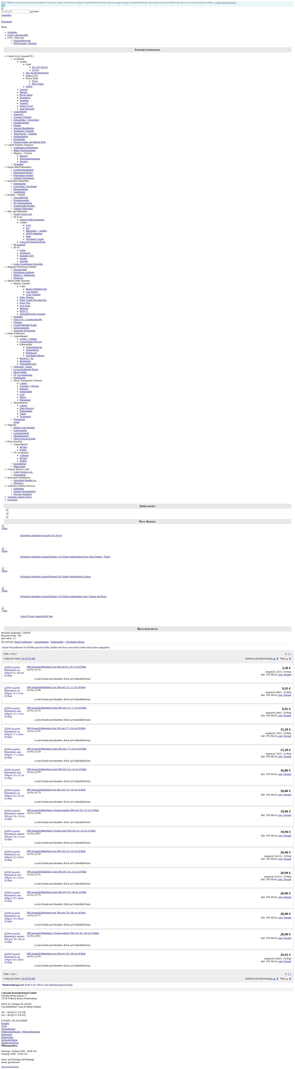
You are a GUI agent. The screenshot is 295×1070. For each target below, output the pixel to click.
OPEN (29, 86)
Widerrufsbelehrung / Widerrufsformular (20, 1031)
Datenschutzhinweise (10, 1067)
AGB (4, 1026)
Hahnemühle (26, 391)
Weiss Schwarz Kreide (24, 438)
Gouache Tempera (22, 117)
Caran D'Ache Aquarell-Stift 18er (36, 616)
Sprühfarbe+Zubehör (24, 131)
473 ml (35, 70)
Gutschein (12, 499)
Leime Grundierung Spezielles (28, 264)
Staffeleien (19, 488)
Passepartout (20, 474)
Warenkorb (6, 21)
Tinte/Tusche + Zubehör (25, 133)
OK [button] (3, 5)
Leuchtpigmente (21, 433)
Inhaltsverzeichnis (10, 1043)
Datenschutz (7, 1037)
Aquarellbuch (32, 350)
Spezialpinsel (20, 463)
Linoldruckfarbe (21, 122)
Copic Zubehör (33, 294)
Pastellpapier (20, 377)
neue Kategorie (27, 109)
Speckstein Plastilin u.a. (25, 480)
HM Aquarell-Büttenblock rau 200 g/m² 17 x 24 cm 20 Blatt (56, 728)
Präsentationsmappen (30, 158)
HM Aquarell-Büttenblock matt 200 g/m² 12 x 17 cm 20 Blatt (56, 708)
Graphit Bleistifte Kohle (25, 325)
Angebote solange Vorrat (19, 497)
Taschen (24, 161)
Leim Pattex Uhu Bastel (25, 186)
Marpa (23, 397)
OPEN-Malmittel (34, 233)
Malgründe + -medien (36, 230)
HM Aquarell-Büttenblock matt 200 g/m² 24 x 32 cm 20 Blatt (56, 871)
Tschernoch (25, 416)
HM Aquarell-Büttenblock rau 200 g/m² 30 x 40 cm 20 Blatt (56, 953)
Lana (22, 394)
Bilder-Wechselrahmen (25, 150)
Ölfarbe (17, 125)
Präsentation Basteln (23, 175)
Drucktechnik (20, 269)
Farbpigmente (20, 430)
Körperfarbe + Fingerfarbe (26, 120)
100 (33, 658)
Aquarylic (18, 114)
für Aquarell (19, 244)
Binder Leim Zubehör (24, 427)
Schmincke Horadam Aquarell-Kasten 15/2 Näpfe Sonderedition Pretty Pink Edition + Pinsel (65, 556)
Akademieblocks (34, 347)
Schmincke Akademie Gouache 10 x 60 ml (41, 535)
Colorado (24, 455)
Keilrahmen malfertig (24, 272)
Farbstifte (18, 316)
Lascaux (24, 89)
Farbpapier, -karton (23, 366)
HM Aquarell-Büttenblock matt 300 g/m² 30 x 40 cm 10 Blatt (56, 892)
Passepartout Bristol (23, 172)
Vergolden (19, 164)
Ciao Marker (32, 291)
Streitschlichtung (9, 1040)
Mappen (24, 156)
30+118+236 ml (39, 67)
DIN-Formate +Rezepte (25, 43)
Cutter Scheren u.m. (23, 472)
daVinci (23, 447)
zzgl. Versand (284, 674)
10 (23, 658)
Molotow (24, 308)
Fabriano (24, 389)
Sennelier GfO (27, 255)
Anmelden (6, 15)
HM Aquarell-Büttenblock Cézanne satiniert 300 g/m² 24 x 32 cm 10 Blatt (63, 810)
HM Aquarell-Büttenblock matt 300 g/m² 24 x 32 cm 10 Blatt (56, 769)
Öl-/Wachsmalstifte (23, 203)
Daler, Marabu (27, 297)
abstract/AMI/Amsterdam (32, 219)
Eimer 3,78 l (32, 75)
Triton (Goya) (26, 106)
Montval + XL (27, 358)
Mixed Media (20, 372)
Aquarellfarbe (20, 111)
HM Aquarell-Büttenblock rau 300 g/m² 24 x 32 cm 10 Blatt (56, 789)
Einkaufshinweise (22, 40)
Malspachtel (19, 466)
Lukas (23, 250)
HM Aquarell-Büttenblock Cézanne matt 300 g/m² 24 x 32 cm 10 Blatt (61, 830)
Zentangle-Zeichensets (24, 330)
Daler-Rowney (27, 408)
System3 (24, 103)
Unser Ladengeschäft (17, 35)
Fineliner (18, 322)
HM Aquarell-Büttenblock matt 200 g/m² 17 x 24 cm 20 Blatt (56, 748)
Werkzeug (18, 278)
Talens (23, 413)
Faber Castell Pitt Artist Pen (33, 300)
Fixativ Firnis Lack (23, 214)
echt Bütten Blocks (35, 355)
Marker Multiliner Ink (36, 289)
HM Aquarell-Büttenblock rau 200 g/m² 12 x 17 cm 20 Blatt (56, 687)
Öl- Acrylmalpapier (23, 375)
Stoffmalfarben (21, 136)
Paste (28, 236)
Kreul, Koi (25, 303)
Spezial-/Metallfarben (24, 128)
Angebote (12, 32)
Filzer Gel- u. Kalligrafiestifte (28, 319)
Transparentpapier (19, 420)
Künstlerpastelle (21, 200)
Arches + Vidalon (28, 339)
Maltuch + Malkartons (24, 275)
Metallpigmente (21, 436)
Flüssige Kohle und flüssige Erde (30, 142)
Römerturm (25, 361)
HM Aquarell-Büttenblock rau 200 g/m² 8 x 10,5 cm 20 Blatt (56, 667)
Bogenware (31, 352)
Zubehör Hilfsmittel (23, 208)
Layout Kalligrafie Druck (26, 369)
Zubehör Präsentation (24, 178)
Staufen (23, 258)
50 (29, 658)
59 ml (34, 81)
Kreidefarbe (19, 139)
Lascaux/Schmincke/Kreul (32, 242)
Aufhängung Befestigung (26, 147)
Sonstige (24, 261)
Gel (27, 228)
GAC (28, 225)
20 (26, 658)
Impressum (6, 1034)
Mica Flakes (38, 84)
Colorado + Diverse (29, 386)
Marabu (23, 92)
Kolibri (23, 450)
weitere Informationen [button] (225, 2)
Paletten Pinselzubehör (24, 491)
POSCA (24, 311)
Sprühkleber (19, 192)
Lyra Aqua (25, 305)
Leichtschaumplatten (23, 170)
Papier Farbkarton (23, 642)
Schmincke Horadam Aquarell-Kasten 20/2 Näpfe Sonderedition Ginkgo (55, 576)
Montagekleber (21, 189)
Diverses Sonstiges (23, 494)
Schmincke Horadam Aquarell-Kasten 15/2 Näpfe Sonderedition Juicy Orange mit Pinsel (63, 596)
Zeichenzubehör (21, 328)
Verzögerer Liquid (34, 239)
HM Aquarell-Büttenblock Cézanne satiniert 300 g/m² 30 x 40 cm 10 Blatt (63, 933)
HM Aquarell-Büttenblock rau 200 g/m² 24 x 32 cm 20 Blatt (56, 851)
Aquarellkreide (21, 197)
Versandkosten (8, 1029)
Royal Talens (26, 95)
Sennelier (24, 100)
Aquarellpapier (41, 642)
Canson (23, 383)
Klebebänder (20, 183)
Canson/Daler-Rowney (31, 341)
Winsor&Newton (28, 364)
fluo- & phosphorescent (37, 72)
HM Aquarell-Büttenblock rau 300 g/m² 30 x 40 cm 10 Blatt (56, 912)
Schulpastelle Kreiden (24, 206)
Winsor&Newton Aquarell (32, 314)
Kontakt (5, 1023)
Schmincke (25, 97)
